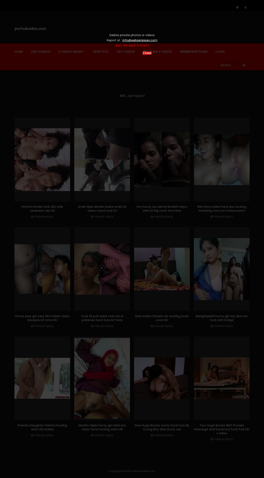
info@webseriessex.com (140, 40)
